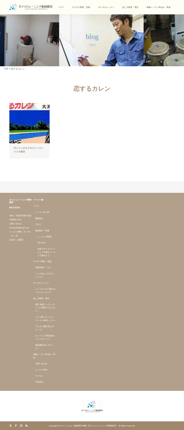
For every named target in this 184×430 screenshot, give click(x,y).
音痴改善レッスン (43, 267)
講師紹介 (39, 218)
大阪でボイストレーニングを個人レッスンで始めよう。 (46, 252)
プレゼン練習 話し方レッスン (44, 328)
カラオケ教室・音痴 (81, 7)
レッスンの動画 (44, 236)
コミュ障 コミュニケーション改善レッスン (45, 318)
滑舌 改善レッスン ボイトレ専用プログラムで (45, 307)
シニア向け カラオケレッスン (44, 275)
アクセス (39, 376)
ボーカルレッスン (106, 7)
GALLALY (41, 242)
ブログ (38, 224)
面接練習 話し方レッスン (44, 346)
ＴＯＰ (61, 7)
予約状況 (39, 382)
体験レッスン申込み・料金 (158, 7)
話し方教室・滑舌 (130, 7)
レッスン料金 (41, 370)
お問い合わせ (41, 363)
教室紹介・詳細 (42, 230)
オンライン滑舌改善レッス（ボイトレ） (45, 337)
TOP (6, 69)
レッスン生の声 (42, 212)
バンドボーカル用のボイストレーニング (45, 290)
